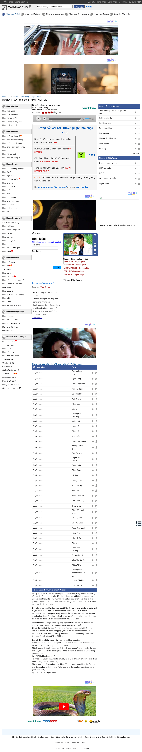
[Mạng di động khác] (94, 239)
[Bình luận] (94, 235)
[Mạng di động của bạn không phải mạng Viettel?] (89, 108)
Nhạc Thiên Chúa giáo (11, 248)
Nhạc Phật (6, 251)
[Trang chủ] (5, 2)
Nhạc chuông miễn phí (18, 2)
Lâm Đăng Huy (78, 501)
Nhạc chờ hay (12, 106)
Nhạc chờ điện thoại (15, 312)
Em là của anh (105, 123)
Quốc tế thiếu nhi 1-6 (10, 370)
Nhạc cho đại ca (8, 204)
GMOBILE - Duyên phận (74, 275)
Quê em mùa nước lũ (107, 163)
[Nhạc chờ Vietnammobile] (80, 721)
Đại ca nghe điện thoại (11, 323)
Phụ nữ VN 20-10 (9, 381)
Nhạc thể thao (8, 226)
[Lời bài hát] (94, 249)
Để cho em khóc (105, 128)
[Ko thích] (94, 246)
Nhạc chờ (6, 96)
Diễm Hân (76, 431)
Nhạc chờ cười (8, 186)
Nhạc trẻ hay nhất (9, 118)
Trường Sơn (77, 506)
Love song (6, 287)
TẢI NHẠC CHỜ (18, 7)
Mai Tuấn (75, 436)
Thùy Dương (77, 485)
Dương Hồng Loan (77, 372)
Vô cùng (102, 149)
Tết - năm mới (8, 345)
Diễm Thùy (76, 421)
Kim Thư (75, 491)
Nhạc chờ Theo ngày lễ (16, 337)
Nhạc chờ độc (12, 164)
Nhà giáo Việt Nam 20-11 (12, 385)
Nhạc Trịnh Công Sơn (11, 230)
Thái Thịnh (45, 287)
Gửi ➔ (81, 155)
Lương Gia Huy (78, 580)
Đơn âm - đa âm (9, 331)
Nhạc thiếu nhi (8, 277)
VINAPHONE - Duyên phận (75, 265)
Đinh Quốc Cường (76, 549)
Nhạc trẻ (5, 266)
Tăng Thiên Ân (78, 496)
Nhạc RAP (6, 172)
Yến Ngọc (76, 409)
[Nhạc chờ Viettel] (34, 721)
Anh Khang (76, 399)
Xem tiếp (136, 153)
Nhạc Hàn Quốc (8, 111)
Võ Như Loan (77, 523)
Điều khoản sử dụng (127, 2)
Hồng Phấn (76, 533)
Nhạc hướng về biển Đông (13, 295)
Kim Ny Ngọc (77, 389)
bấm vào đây (82, 187)
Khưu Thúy (76, 538)
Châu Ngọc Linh (78, 384)
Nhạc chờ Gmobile (122, 14)
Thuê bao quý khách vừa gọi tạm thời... (112, 112)
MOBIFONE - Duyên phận (74, 262)
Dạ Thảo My (77, 394)
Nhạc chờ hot (12, 131)
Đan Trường (77, 453)
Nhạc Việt (6, 298)
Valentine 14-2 (8, 359)
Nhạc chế (6, 190)
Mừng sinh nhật (8, 341)
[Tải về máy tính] (94, 253)
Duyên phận (35, 96)
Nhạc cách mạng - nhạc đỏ (13, 280)
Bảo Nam (75, 543)
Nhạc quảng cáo (8, 240)
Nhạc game (7, 244)
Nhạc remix (7, 194)
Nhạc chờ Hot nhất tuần (12, 143)
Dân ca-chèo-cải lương (11, 305)
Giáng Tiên (76, 565)
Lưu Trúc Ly (77, 585)
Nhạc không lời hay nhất (12, 122)
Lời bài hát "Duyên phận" (43, 283)
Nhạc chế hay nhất (9, 125)
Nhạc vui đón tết (9, 349)
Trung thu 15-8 (8, 374)
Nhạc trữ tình (7, 273)
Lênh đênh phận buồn (107, 178)
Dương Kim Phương (76, 415)
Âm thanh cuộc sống (10, 222)
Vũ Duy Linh (77, 518)
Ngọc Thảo (76, 465)
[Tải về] (96, 373)
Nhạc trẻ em (7, 233)
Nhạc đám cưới (8, 352)
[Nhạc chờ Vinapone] (67, 722)
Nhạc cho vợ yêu (9, 197)
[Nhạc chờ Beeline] (86, 721)
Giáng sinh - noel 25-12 (11, 388)
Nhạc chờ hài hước (10, 179)
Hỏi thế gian (104, 143)
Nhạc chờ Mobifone (33, 14)
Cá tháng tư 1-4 (8, 367)
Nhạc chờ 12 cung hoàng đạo (14, 168)
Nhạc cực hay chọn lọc (11, 114)
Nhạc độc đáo (7, 176)
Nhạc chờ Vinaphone (55, 14)
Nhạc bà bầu (7, 237)
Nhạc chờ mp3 (12, 258)
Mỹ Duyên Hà (77, 555)
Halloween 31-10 (9, 377)
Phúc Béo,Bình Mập (78, 511)
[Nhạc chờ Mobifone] (49, 721)
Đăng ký (91, 2)
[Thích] (94, 242)
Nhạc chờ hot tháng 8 (11, 158)
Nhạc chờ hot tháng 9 (11, 136)
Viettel (15, 96)
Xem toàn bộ (37, 318)
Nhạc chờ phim (8, 262)
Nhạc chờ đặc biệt (14, 218)
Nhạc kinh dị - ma (9, 208)
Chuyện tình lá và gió (107, 138)
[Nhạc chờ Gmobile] (94, 722)
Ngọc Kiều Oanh (78, 528)
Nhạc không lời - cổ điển (12, 284)
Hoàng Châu (77, 480)
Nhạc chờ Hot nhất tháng (12, 140)
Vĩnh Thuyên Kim (79, 560)
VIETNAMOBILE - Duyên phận (76, 268)
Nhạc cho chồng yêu (10, 201)
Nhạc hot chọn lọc (9, 150)
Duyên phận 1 (104, 183)
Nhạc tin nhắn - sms (10, 320)
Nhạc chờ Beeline (101, 14)
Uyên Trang (76, 379)
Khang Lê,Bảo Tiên (77, 447)
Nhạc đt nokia (7, 316)
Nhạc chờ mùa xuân (10, 356)
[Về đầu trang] (139, 749)
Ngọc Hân (76, 426)
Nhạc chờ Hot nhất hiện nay (13, 147)
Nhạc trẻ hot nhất (9, 154)
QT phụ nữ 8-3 (8, 363)
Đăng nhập (101, 2)
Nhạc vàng (6, 302)
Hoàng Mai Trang (79, 441)
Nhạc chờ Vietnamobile (79, 14)
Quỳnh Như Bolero (76, 459)
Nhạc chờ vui (7, 183)
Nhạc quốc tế (7, 291)
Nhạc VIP (6, 212)
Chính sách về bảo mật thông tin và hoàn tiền (71, 748)
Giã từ (101, 173)
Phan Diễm (76, 470)
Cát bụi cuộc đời (105, 118)
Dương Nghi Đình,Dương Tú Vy (78, 572)
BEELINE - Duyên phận (74, 271)
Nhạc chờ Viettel (13, 14)
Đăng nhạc (112, 2)
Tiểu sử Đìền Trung (73, 280)
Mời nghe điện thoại (10, 327)
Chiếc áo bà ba (105, 168)
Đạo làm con (104, 133)
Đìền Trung (24, 96)
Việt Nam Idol (7, 269)
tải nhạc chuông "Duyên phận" (52, 187)
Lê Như (75, 475)
